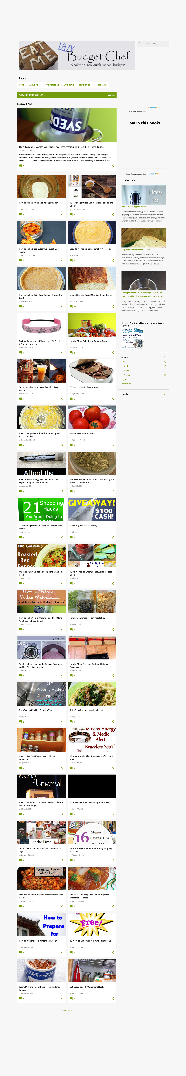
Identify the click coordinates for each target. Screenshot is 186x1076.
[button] (113, 166)
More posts (67, 1010)
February (127, 375)
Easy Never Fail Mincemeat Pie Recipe (136, 250)
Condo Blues (101, 85)
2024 (123, 362)
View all (111, 95)
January (126, 379)
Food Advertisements (135, 111)
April (125, 366)
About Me (33, 85)
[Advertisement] (76, 17)
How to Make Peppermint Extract (135, 207)
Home (21, 85)
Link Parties (84, 85)
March (126, 371)
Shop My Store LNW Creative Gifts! (59, 85)
